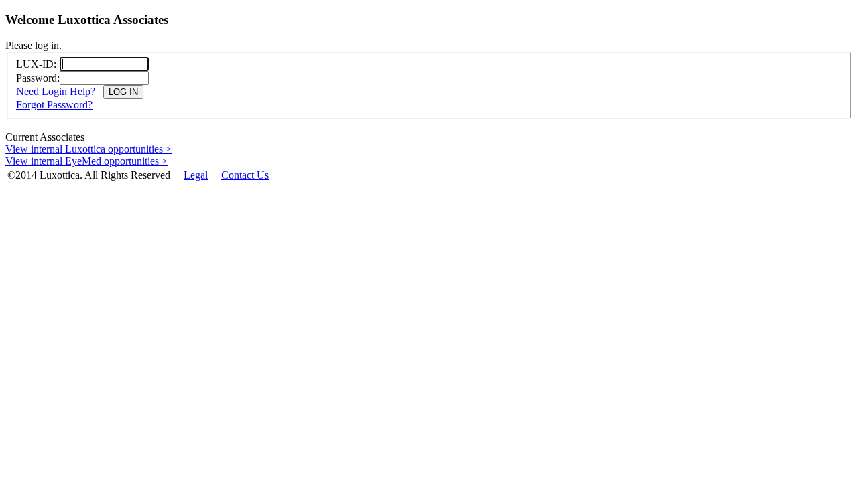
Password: (38, 78)
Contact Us (245, 175)
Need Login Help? (55, 91)
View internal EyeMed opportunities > (86, 161)
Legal (196, 175)
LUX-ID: (36, 64)
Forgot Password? (54, 104)
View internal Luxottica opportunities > (88, 149)
